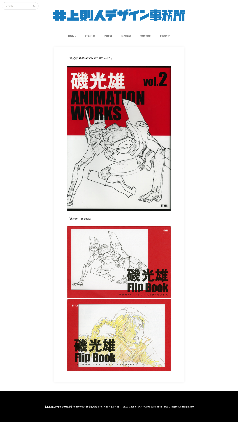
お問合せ (165, 36)
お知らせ (90, 36)
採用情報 (145, 36)
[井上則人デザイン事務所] (119, 15)
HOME (72, 36)
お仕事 (108, 36)
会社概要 (126, 36)
